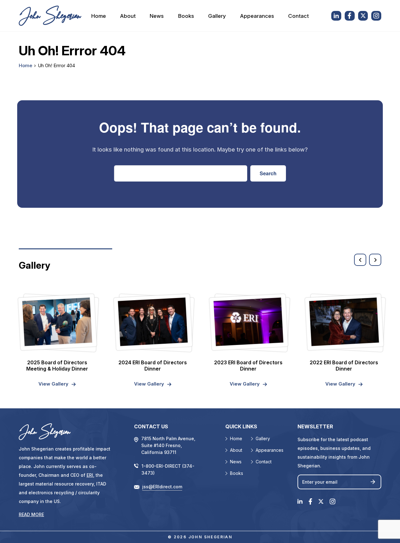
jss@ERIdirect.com (162, 486)
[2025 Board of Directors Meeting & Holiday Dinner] (57, 321)
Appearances (257, 16)
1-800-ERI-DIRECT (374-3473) (168, 469)
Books (186, 16)
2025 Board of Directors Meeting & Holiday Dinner (57, 365)
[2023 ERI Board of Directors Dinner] (248, 321)
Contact (298, 16)
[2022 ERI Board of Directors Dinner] (344, 321)
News (157, 16)
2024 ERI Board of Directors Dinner (152, 365)
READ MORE (31, 514)
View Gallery (53, 383)
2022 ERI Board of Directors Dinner (344, 365)
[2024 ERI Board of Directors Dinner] (153, 321)
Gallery (217, 16)
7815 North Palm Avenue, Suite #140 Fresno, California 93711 (168, 445)
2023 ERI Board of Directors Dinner (248, 365)
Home (98, 16)
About (128, 16)
